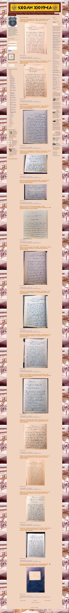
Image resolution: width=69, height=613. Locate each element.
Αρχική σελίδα (35, 600)
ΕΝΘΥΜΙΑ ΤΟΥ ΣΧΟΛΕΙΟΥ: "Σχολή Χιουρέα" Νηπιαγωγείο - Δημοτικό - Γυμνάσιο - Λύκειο (57, 139)
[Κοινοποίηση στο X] (35, 57)
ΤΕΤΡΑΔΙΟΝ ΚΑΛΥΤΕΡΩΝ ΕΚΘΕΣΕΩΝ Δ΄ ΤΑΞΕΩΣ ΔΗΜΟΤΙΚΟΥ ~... (13, 112)
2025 (9, 71)
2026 (9, 70)
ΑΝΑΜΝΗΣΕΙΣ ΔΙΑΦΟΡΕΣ (56, 28)
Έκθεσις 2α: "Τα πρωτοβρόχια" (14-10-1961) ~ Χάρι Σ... (13, 86)
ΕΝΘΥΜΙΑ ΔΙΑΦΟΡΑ (55, 62)
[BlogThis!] (34, 57)
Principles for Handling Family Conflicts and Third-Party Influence (14, 141)
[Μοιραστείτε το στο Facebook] (36, 57)
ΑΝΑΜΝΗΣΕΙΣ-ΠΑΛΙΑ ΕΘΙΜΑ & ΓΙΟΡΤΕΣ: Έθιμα (57, 37)
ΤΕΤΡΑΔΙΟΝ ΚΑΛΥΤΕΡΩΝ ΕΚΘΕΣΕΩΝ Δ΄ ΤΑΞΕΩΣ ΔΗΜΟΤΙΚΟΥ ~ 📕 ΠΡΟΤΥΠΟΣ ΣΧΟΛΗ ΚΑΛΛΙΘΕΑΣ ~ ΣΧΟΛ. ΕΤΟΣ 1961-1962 (35, 565)
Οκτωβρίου (11, 114)
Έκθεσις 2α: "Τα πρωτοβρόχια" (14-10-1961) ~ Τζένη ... (13, 95)
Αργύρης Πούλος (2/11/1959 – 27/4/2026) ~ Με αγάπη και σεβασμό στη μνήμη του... (56, 100)
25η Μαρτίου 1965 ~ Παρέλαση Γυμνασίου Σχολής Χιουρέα (58, 120)
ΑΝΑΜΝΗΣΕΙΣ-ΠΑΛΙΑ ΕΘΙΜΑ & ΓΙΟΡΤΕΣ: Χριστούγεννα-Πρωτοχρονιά (57, 45)
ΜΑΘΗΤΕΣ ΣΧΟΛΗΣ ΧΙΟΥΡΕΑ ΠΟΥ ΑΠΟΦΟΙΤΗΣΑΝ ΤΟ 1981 (56, 93)
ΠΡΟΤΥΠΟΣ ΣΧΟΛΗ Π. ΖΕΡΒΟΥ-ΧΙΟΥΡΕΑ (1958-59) (56, 75)
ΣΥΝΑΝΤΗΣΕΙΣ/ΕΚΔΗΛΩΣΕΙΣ (12, 15)
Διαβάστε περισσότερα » (23, 55)
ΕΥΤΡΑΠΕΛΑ (54, 65)
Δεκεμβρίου (11, 75)
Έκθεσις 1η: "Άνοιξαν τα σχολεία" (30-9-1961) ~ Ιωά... (13, 91)
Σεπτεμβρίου (11, 115)
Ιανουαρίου (11, 124)
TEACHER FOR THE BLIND (56, 155)
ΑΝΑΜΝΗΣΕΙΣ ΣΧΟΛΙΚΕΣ (56, 29)
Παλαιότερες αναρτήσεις (48, 600)
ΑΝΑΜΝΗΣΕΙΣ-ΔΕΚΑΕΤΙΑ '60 (56, 30)
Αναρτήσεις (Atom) (37, 602)
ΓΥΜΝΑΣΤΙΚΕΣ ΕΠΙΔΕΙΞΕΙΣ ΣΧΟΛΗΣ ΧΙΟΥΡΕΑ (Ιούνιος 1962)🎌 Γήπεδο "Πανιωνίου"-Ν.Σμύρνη (57, 112)
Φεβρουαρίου (11, 123)
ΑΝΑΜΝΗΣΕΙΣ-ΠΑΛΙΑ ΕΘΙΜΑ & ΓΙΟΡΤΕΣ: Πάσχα (57, 43)
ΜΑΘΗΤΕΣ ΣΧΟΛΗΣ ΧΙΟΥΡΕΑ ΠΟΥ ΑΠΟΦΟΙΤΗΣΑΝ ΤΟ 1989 (56, 106)
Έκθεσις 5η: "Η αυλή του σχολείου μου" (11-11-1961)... (13, 110)
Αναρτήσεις (10, 64)
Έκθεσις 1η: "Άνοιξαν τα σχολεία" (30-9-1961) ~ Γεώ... (13, 88)
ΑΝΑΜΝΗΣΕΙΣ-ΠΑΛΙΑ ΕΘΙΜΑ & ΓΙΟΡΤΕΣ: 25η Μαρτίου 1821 (57, 33)
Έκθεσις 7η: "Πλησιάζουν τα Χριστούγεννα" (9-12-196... (13, 100)
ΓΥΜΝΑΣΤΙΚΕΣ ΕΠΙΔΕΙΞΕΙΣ (56, 58)
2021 (9, 125)
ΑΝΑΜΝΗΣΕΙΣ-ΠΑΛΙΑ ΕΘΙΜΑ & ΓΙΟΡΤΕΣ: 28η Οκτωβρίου (57, 35)
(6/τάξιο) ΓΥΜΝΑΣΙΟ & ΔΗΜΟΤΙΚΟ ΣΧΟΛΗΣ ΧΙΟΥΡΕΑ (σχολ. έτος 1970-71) (57, 145)
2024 (9, 72)
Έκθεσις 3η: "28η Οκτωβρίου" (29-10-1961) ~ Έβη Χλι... (12, 93)
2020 (9, 126)
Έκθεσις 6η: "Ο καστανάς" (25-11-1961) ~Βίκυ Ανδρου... (13, 108)
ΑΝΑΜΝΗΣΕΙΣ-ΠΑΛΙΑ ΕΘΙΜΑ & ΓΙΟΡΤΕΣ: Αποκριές (57, 39)
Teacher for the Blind (12, 148)
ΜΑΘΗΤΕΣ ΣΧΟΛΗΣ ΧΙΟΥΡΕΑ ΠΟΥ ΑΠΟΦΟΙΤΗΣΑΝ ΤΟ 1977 (56, 127)
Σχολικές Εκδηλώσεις (55, 86)
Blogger (37, 607)
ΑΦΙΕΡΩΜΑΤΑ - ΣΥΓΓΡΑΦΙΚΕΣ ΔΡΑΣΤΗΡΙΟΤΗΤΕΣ (56, 47)
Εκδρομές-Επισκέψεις (55, 66)
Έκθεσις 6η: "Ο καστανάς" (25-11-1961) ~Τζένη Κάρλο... (13, 103)
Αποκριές (54, 52)
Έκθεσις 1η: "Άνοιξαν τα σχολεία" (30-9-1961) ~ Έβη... (13, 98)
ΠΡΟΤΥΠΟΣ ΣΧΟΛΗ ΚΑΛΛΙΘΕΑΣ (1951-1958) (56, 70)
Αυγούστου (11, 116)
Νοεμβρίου (11, 76)
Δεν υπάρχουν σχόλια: (29, 100)
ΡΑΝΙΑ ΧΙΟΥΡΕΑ (55, 153)
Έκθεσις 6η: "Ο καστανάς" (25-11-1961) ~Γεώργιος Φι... (13, 105)
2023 (9, 73)
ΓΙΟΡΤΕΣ (54, 53)
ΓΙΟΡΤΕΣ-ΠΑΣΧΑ (55, 54)
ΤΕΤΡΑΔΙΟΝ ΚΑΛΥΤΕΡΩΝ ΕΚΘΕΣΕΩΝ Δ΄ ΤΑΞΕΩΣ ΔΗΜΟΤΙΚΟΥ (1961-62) (31, 58)
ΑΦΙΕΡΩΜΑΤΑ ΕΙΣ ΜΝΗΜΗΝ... (56, 50)
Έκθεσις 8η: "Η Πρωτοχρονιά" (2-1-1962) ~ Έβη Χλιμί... (12, 78)
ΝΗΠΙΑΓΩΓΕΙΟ (54, 67)
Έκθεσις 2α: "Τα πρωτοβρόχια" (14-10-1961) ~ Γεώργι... (13, 83)
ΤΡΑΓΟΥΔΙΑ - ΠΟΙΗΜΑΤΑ (56, 89)
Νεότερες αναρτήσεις (23, 600)
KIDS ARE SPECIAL (55, 154)
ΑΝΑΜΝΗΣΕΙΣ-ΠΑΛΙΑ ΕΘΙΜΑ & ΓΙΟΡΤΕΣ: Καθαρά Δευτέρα (57, 41)
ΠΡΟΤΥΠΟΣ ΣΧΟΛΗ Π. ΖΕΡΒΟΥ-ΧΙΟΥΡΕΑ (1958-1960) (57, 72)
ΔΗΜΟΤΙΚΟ (54, 60)
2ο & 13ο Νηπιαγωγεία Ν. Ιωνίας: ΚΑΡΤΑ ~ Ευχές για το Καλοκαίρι (14, 132)
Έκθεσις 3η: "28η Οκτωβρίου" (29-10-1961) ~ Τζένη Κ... (12, 81)
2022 (9, 74)
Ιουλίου (11, 117)
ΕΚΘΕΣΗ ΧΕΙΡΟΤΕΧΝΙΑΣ (56, 61)
